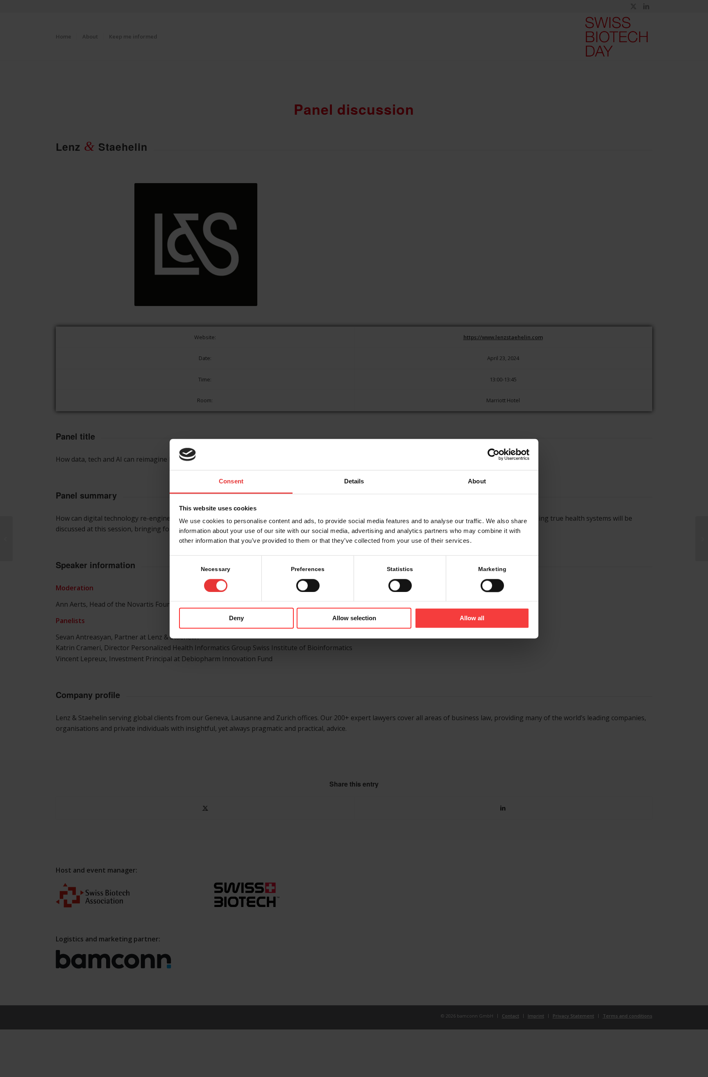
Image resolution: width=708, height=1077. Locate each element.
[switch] (308, 585)
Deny (236, 618)
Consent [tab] (231, 481)
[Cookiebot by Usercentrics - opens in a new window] (493, 454)
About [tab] (477, 481)
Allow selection (354, 618)
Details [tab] (354, 481)
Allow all (472, 618)
